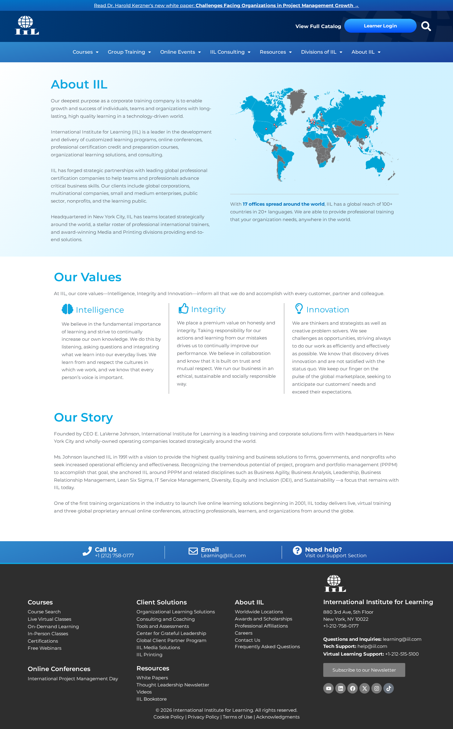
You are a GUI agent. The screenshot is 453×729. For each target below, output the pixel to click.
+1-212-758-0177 (341, 626)
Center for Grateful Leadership (171, 633)
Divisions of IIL (319, 52)
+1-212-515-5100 (402, 654)
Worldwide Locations (259, 612)
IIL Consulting (227, 52)
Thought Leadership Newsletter (173, 685)
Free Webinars (44, 648)
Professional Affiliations (261, 626)
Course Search (44, 612)
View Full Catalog (318, 26)
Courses (83, 52)
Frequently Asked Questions (267, 646)
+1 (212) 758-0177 (114, 555)
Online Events (177, 52)
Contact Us (247, 640)
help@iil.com (355, 646)
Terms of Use (237, 717)
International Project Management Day (73, 679)
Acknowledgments (278, 717)
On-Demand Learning (53, 626)
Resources (273, 52)
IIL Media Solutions (158, 647)
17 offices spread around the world (283, 204)
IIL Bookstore (152, 699)
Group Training (126, 52)
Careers (243, 633)
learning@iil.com (372, 639)
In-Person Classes (48, 633)
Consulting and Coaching (166, 619)
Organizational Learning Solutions (176, 612)
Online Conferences (59, 669)
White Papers (152, 678)
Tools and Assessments (163, 626)
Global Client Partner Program (171, 640)
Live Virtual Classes (49, 619)
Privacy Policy (203, 717)
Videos (144, 692)
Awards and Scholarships (263, 619)
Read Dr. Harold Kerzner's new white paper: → (226, 5)
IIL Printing (149, 654)
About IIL (363, 52)
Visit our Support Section (336, 555)
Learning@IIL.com (223, 555)
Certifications (43, 641)
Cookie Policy (168, 717)
